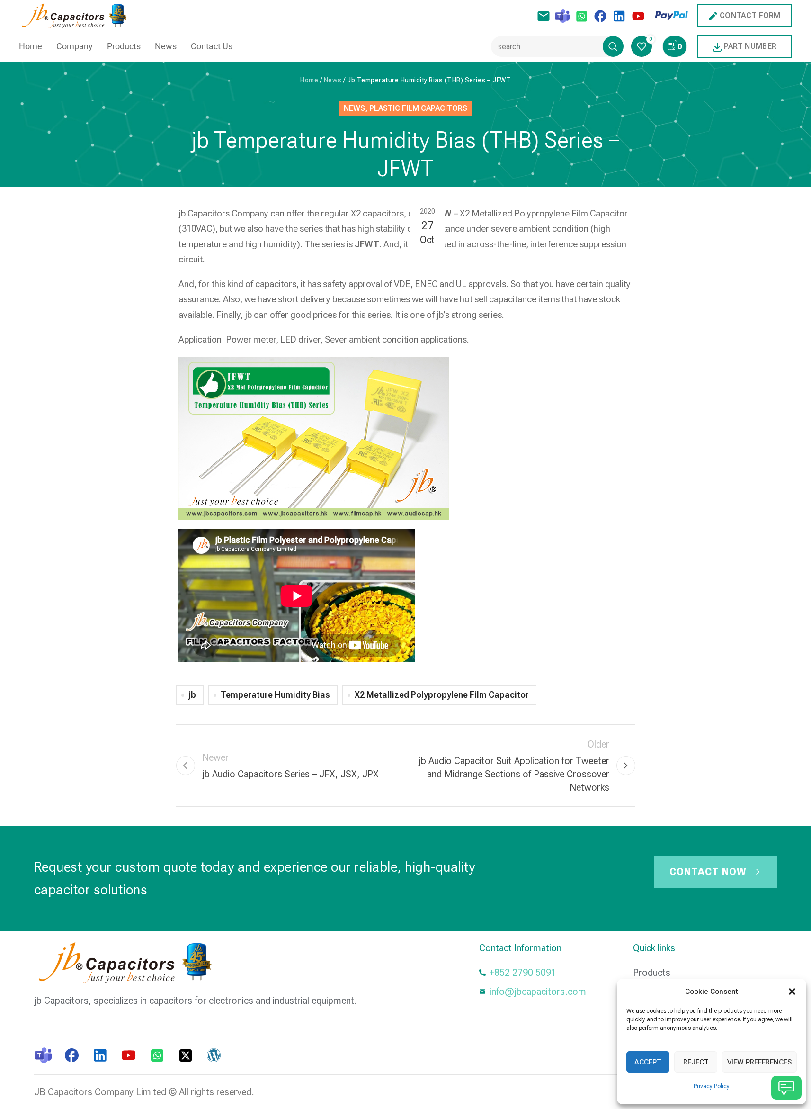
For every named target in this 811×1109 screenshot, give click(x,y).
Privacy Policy (712, 1086)
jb (192, 695)
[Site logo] (76, 14)
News (333, 80)
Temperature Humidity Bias (275, 695)
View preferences (759, 1062)
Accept (647, 1062)
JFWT (367, 244)
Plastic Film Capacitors (418, 108)
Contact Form (750, 15)
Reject (696, 1062)
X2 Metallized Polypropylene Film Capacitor (442, 695)
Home (309, 80)
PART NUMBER (750, 46)
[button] (792, 991)
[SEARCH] (613, 46)
